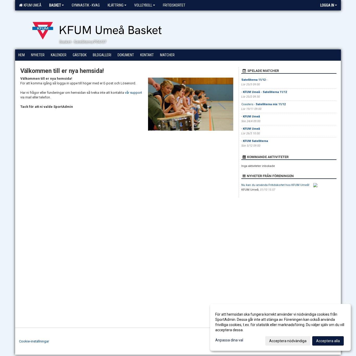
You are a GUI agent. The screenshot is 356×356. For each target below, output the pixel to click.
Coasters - (263, 104)
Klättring (116, 5)
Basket (55, 5)
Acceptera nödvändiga (287, 341)
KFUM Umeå (31, 5)
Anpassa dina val (229, 340)
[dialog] (280, 327)
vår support (133, 93)
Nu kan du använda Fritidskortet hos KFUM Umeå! (275, 185)
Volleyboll (143, 5)
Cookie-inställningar (34, 341)
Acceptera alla (328, 341)
